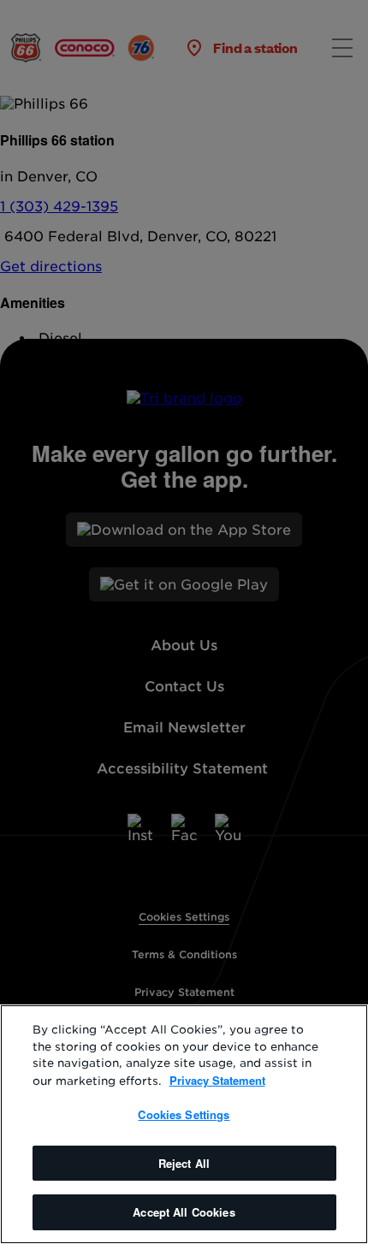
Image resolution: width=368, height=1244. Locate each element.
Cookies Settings (183, 1114)
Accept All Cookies (183, 1212)
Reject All (184, 1163)
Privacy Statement (217, 1080)
